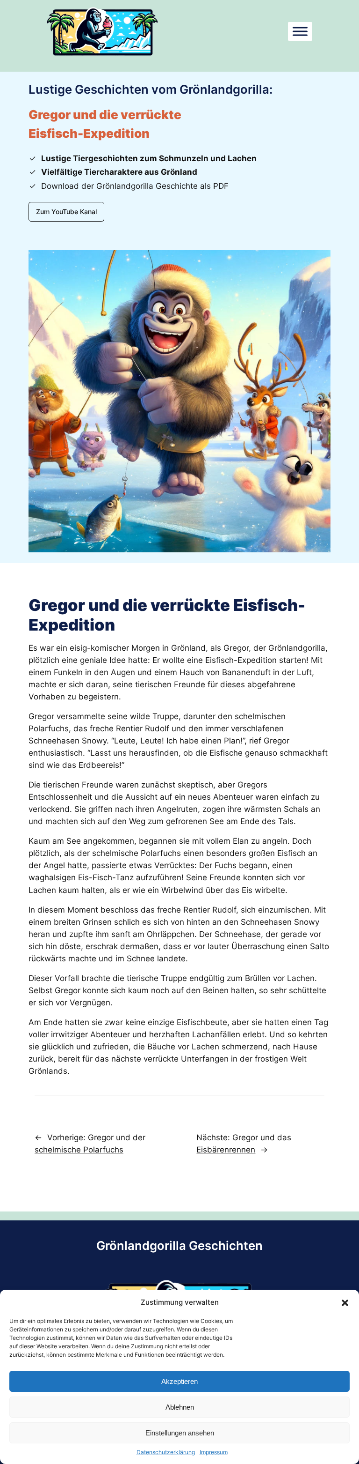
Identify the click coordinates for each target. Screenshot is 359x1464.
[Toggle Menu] (300, 31)
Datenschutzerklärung (165, 1452)
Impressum (214, 1452)
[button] (345, 1302)
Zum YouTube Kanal (66, 212)
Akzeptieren (179, 1381)
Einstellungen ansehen (179, 1433)
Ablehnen (179, 1407)
